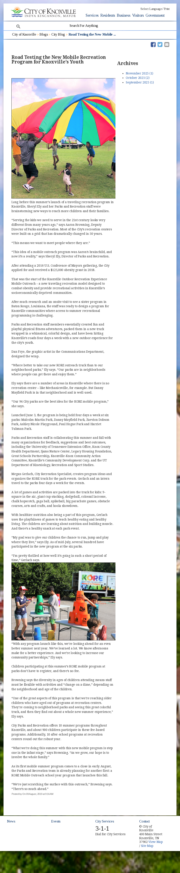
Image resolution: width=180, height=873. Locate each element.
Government (155, 15)
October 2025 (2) (137, 78)
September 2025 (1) (140, 82)
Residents (107, 15)
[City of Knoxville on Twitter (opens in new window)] (171, 829)
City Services (104, 821)
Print (166, 9)
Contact (144, 821)
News (11, 821)
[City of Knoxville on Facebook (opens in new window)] (171, 824)
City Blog (58, 34)
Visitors (138, 15)
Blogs (44, 34)
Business (123, 15)
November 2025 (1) (139, 73)
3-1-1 (102, 828)
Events (56, 821)
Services (92, 15)
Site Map (147, 846)
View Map (155, 842)
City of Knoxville (24, 34)
